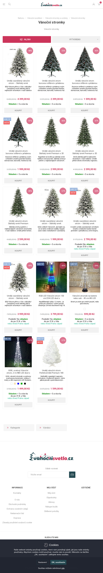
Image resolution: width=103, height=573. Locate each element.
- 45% (96, 51)
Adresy (51, 502)
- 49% (29, 266)
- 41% (29, 121)
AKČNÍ (6, 123)
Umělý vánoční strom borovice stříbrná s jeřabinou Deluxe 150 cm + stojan (84, 83)
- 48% (29, 51)
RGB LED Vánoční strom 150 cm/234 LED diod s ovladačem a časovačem (51, 298)
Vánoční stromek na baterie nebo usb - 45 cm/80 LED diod (84, 298)
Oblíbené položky (51, 511)
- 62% (29, 340)
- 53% (96, 191)
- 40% (63, 121)
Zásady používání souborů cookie (17, 522)
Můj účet (51, 493)
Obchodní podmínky (17, 504)
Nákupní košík (51, 506)
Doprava (17, 518)
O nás (17, 500)
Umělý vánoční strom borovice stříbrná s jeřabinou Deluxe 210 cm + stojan (51, 83)
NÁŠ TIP (40, 264)
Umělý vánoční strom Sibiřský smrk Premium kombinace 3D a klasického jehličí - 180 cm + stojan (18, 225)
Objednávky (51, 497)
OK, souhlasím (58, 562)
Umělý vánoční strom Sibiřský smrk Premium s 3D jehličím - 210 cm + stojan (51, 153)
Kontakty (17, 493)
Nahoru (21, 18)
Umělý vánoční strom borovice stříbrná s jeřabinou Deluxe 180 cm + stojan (18, 153)
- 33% (63, 51)
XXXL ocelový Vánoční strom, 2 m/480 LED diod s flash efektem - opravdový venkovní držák (18, 374)
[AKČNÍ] (6, 119)
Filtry (27, 39)
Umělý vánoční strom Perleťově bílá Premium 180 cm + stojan (51, 372)
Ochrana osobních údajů (17, 509)
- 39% (96, 266)
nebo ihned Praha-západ (84, 249)
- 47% (96, 121)
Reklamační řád (17, 513)
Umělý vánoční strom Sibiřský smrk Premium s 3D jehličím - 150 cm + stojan (84, 153)
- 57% (63, 191)
